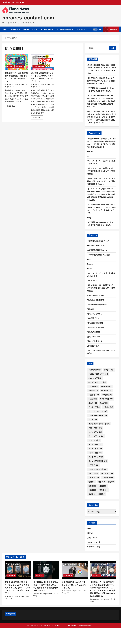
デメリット (94, 440)
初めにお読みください (95, 295)
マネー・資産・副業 (46, 29)
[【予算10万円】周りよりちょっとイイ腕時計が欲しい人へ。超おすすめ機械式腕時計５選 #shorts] (46, 570)
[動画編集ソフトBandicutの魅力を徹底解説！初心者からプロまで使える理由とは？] (16, 62)
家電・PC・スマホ (29, 29)
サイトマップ (82, 29)
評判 (101, 494)
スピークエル (95, 428)
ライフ (93, 473)
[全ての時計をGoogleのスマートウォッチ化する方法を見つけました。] (75, 570)
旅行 (111, 482)
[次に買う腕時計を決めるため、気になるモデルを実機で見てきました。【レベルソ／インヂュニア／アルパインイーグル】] (18, 570)
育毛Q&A (90, 309)
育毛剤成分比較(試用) (95, 323)
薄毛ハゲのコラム (94, 337)
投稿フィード (92, 538)
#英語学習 (106, 391)
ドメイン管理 (95, 453)
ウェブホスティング (98, 411)
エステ (93, 420)
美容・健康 (14, 29)
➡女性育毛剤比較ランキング (98, 241)
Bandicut (10, 66)
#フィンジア (95, 378)
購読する (113, 29)
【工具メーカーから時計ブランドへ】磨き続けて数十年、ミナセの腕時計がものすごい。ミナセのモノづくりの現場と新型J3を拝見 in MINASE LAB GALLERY (101, 101)
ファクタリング (96, 457)
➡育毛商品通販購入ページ (97, 250)
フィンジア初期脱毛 (98, 461)
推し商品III (19, 66)
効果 (101, 482)
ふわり (93, 403)
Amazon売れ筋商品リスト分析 (99, 255)
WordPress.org (93, 547)
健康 (92, 482)
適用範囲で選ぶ (93, 346)
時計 (93, 486)
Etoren (93, 399)
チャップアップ (96, 436)
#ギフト (109, 370)
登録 (89, 528)
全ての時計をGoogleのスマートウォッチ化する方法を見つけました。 (74, 585)
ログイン (90, 533)
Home (89, 268)
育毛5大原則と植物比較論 (97, 304)
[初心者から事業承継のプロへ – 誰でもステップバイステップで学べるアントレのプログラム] (42, 62)
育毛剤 (103, 490)
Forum (90, 152)
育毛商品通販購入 (94, 332)
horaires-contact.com (28, 18)
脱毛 (92, 494)
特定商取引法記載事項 (65, 29)
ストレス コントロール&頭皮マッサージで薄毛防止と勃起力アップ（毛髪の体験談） (101, 171)
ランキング (107, 473)
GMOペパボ (106, 399)
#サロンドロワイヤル (98, 374)
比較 (102, 486)
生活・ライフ (11, 576)
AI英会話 (94, 395)
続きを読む (12, 106)
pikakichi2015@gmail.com (15, 84)
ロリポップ (107, 478)
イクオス (108, 407)
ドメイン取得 (95, 444)
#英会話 (93, 391)
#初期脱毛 (106, 386)
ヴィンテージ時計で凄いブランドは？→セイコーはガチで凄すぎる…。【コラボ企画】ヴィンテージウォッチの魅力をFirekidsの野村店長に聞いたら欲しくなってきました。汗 (101, 117)
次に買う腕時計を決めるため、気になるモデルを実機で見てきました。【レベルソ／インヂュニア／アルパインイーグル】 (17, 587)
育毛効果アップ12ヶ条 (95, 327)
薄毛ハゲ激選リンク (94, 341)
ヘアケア (93, 465)
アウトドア (94, 407)
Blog (89, 218)
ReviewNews (87, 625)
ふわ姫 (104, 403)
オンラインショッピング (99, 424)
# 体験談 (93, 386)
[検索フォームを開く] (100, 29)
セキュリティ (95, 432)
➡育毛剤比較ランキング (96, 245)
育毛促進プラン (93, 318)
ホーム (4, 29)
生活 (93, 490)
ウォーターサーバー (98, 415)
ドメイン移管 (95, 449)
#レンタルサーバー (97, 382)
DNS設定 (107, 395)
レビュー (94, 478)
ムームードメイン (97, 469)
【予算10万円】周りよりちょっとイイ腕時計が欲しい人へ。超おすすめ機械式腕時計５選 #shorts (101, 81)
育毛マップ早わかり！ (95, 314)
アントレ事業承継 (39, 66)
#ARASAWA (95, 370)
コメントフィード (94, 542)
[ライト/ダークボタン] (95, 29)
